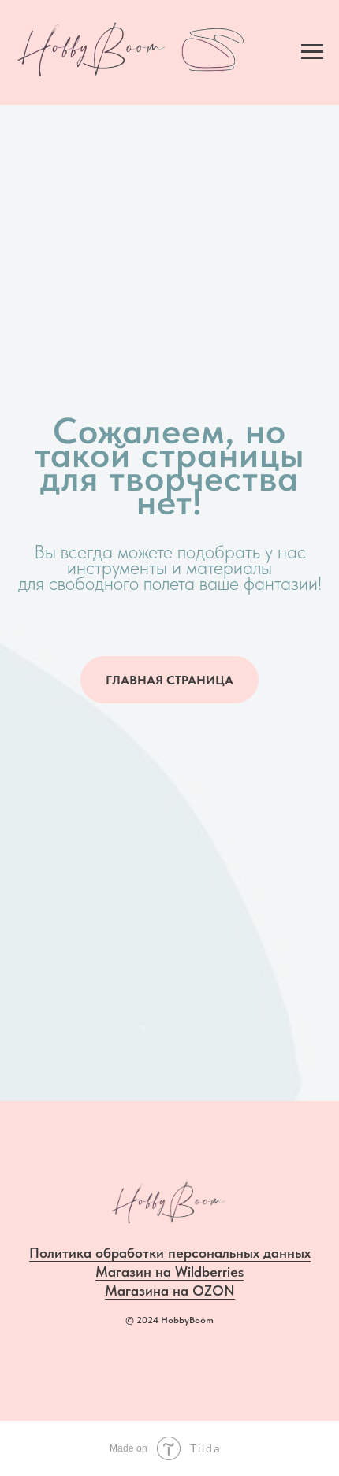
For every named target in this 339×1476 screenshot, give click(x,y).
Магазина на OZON (170, 1290)
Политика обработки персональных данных (170, 1252)
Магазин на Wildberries (169, 1271)
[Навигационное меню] (312, 52)
